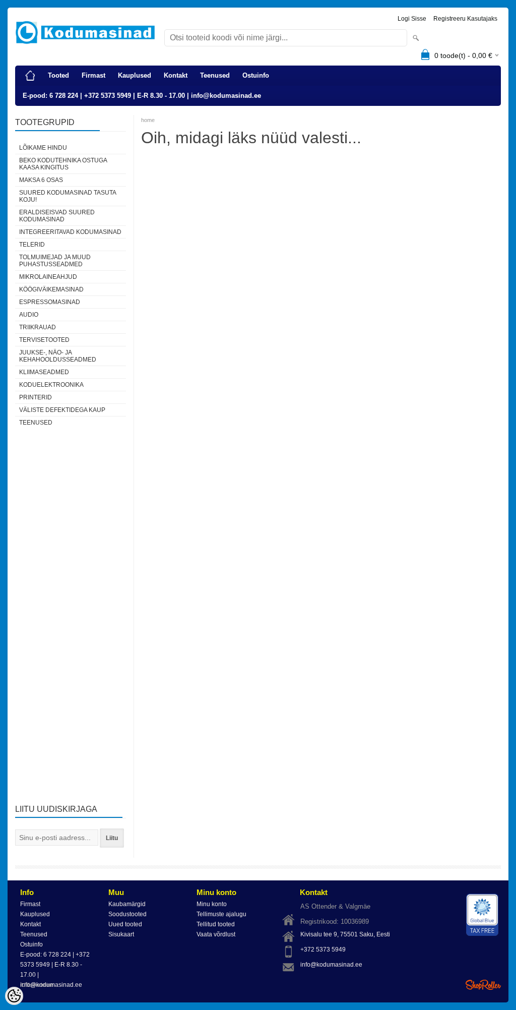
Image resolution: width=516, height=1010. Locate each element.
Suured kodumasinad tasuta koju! (67, 196)
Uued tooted (125, 924)
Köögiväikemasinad (51, 289)
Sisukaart (121, 934)
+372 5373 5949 (323, 949)
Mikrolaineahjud (48, 276)
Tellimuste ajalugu (221, 914)
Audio (28, 314)
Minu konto (212, 904)
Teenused (215, 75)
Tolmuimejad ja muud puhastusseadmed (55, 261)
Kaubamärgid (127, 904)
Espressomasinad (49, 302)
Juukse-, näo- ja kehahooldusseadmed (57, 356)
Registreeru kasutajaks (465, 18)
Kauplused (134, 75)
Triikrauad (37, 327)
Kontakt (175, 75)
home (148, 120)
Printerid (35, 397)
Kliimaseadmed (44, 372)
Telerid (32, 244)
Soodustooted (127, 914)
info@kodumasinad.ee (331, 964)
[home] (30, 76)
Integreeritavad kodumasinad (70, 231)
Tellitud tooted (216, 924)
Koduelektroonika (51, 384)
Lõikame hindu (43, 147)
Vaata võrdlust (216, 934)
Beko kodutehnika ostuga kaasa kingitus (63, 164)
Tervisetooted (44, 339)
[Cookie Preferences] (14, 996)
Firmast (93, 75)
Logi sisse (412, 18)
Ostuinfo (255, 75)
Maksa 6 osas (41, 180)
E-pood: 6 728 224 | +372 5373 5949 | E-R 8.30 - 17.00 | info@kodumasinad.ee (142, 95)
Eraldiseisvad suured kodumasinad (57, 216)
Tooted (58, 75)
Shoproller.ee (483, 985)
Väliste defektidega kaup (62, 409)
